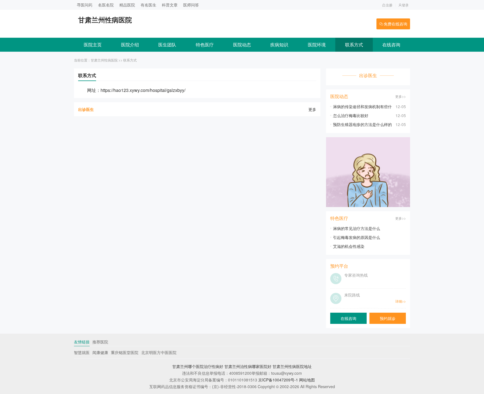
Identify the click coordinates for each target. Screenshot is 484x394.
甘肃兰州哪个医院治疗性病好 (197, 366)
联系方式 (354, 44)
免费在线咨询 (395, 24)
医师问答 (191, 5)
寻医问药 (84, 5)
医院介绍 (130, 44)
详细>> (400, 301)
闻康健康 (100, 352)
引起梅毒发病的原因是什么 (356, 237)
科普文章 (170, 5)
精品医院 (127, 5)
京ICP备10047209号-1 (278, 380)
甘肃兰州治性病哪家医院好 (247, 366)
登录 (405, 5)
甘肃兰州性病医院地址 (292, 366)
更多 (312, 109)
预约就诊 (387, 318)
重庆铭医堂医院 (124, 352)
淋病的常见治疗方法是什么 (356, 228)
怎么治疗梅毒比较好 (350, 115)
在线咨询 (391, 44)
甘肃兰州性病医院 (104, 60)
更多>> (400, 96)
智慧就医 (82, 352)
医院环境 (317, 44)
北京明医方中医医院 (158, 352)
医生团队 (167, 44)
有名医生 (148, 5)
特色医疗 (205, 44)
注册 (389, 5)
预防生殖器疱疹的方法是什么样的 (362, 124)
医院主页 (93, 44)
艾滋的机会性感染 (348, 246)
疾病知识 (279, 44)
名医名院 (106, 5)
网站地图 (307, 380)
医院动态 (242, 44)
